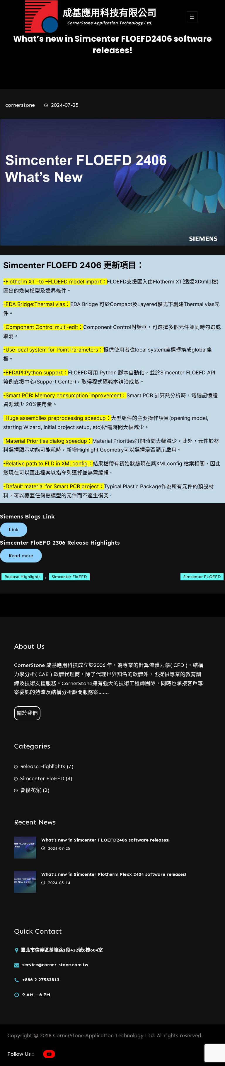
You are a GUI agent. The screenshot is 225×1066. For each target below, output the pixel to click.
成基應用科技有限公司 (109, 12)
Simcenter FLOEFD (202, 576)
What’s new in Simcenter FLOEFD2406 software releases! (105, 840)
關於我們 (27, 713)
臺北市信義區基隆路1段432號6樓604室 (62, 950)
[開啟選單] (192, 16)
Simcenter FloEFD (69, 576)
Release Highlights (22, 576)
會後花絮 (30, 790)
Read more (21, 555)
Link (13, 529)
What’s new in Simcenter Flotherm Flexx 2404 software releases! (113, 874)
